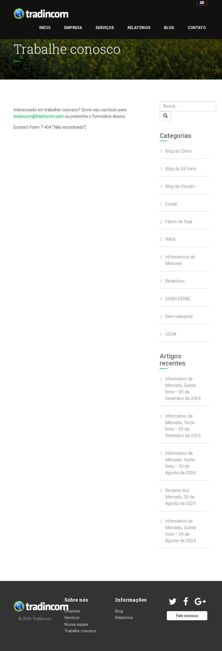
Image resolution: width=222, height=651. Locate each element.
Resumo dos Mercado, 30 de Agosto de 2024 (180, 497)
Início (45, 28)
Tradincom (41, 619)
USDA (170, 334)
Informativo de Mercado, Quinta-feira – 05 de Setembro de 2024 (183, 388)
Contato (197, 28)
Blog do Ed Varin (180, 168)
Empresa (73, 28)
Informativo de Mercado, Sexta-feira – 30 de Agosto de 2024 (180, 463)
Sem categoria (178, 316)
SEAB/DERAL (178, 298)
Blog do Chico (178, 151)
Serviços (105, 28)
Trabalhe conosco (80, 631)
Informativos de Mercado (180, 260)
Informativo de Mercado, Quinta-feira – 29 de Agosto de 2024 (181, 531)
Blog (169, 28)
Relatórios (139, 28)
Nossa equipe (76, 624)
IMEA (170, 239)
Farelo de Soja (178, 221)
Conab (171, 204)
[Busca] (165, 116)
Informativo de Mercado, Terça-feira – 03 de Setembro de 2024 (183, 425)
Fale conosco (187, 616)
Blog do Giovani (180, 186)
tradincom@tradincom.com (39, 116)
